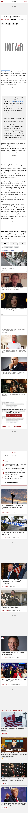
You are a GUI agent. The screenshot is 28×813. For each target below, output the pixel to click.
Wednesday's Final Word (11, 455)
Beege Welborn (5, 512)
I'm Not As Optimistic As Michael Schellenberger (13, 653)
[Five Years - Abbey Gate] (14, 598)
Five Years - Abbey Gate (10, 607)
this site (12, 101)
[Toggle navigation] (2, 1)
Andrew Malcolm (5, 70)
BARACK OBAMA (8, 247)
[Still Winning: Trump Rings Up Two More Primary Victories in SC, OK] (14, 670)
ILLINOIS (16, 247)
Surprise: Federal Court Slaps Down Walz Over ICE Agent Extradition (12, 581)
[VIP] (25, 1)
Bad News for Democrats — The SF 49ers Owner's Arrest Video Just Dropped (13, 779)
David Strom (5, 537)
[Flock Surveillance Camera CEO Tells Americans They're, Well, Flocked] (14, 496)
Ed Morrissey (5, 19)
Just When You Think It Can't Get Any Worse (13, 533)
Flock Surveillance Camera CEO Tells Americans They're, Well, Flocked (13, 507)
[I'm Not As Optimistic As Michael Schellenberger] (14, 643)
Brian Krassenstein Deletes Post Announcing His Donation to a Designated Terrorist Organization (14, 754)
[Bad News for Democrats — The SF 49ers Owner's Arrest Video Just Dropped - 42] (14, 770)
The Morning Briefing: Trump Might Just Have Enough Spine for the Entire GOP (13, 804)
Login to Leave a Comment (14, 415)
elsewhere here (19, 101)
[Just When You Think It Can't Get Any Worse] (14, 523)
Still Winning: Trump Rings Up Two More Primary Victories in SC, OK (14, 680)
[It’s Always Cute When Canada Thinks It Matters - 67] (14, 719)
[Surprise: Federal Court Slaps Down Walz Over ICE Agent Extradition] (14, 571)
